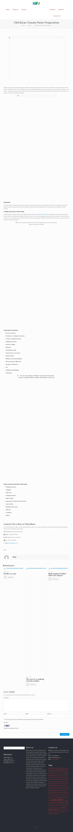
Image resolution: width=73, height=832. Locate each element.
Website (49, 713)
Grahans (49, 779)
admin (14, 557)
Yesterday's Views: (8, 760)
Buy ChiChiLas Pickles (62, 768)
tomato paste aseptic (63, 802)
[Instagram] (36, 829)
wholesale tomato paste (53, 813)
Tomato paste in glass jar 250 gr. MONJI (55, 805)
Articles (29, 25)
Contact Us (9, 524)
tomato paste (57, 800)
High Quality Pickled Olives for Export (57, 574)
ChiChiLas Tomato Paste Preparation (42, 25)
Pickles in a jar (10, 574)
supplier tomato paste (52, 792)
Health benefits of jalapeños (56, 779)
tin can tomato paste (59, 798)
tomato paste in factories (63, 804)
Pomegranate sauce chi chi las (58, 785)
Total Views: (7, 762)
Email (27, 713)
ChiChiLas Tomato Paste (43, 214)
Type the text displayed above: (11, 728)
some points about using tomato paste (61, 788)
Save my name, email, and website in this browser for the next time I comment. (24, 719)
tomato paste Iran (57, 807)
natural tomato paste (56, 783)
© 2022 (36, 827)
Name (5, 713)
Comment (6, 697)
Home (23, 25)
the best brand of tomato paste (62, 792)
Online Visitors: (7, 757)
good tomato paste (66, 777)
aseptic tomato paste (53, 768)
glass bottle (60, 777)
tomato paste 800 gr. (53, 802)
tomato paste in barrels (53, 804)
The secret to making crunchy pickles (35, 680)
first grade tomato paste (54, 777)
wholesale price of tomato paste (60, 811)
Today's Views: (7, 759)
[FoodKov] (36, 3)
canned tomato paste (61, 770)
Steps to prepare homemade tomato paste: (58, 790)
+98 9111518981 (55, 759)
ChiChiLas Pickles (51, 772)
